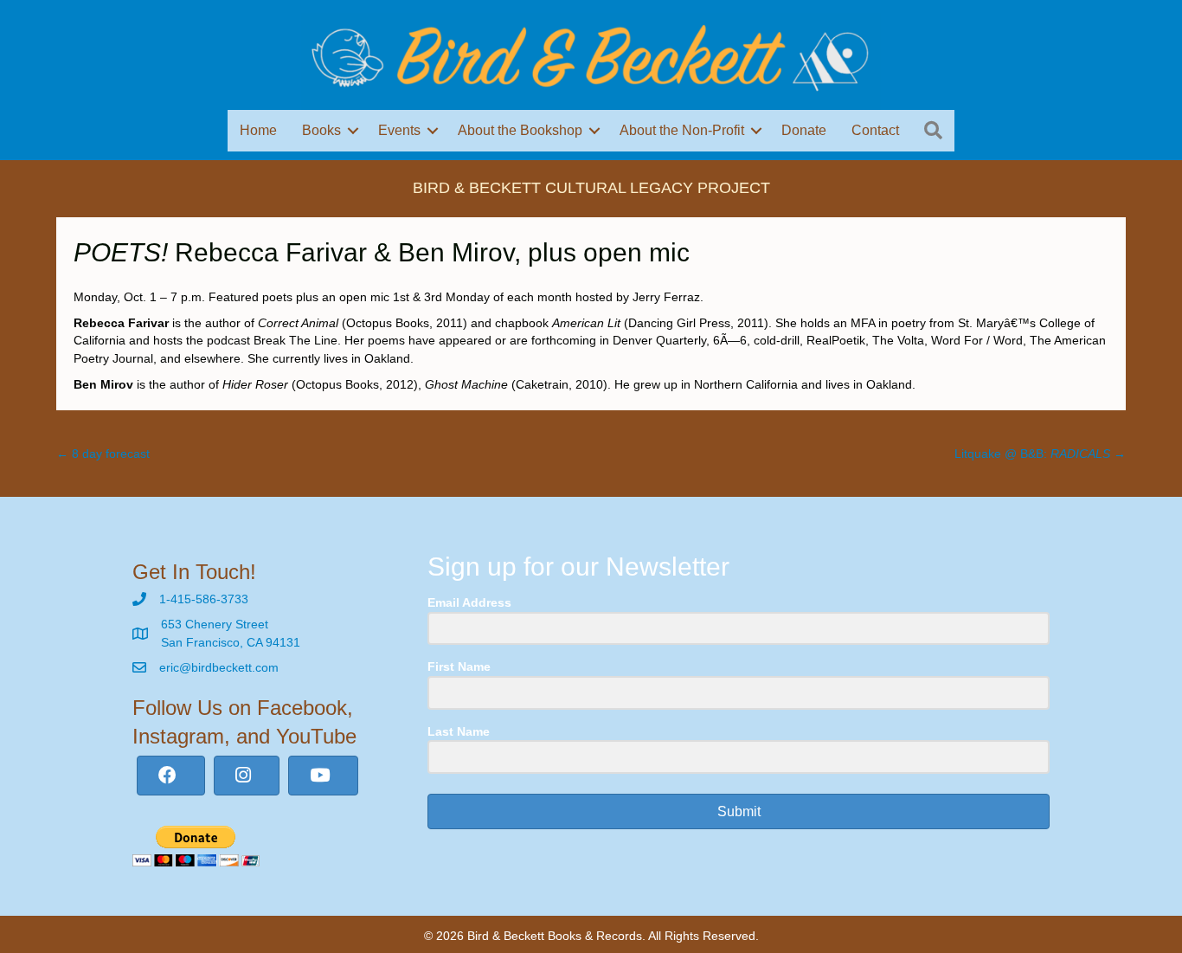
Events (399, 130)
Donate (803, 130)
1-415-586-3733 (203, 599)
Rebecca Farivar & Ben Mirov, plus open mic (382, 252)
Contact (875, 130)
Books (321, 130)
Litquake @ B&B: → (1040, 453)
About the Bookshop (520, 130)
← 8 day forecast (103, 453)
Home (258, 130)
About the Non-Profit (682, 130)
